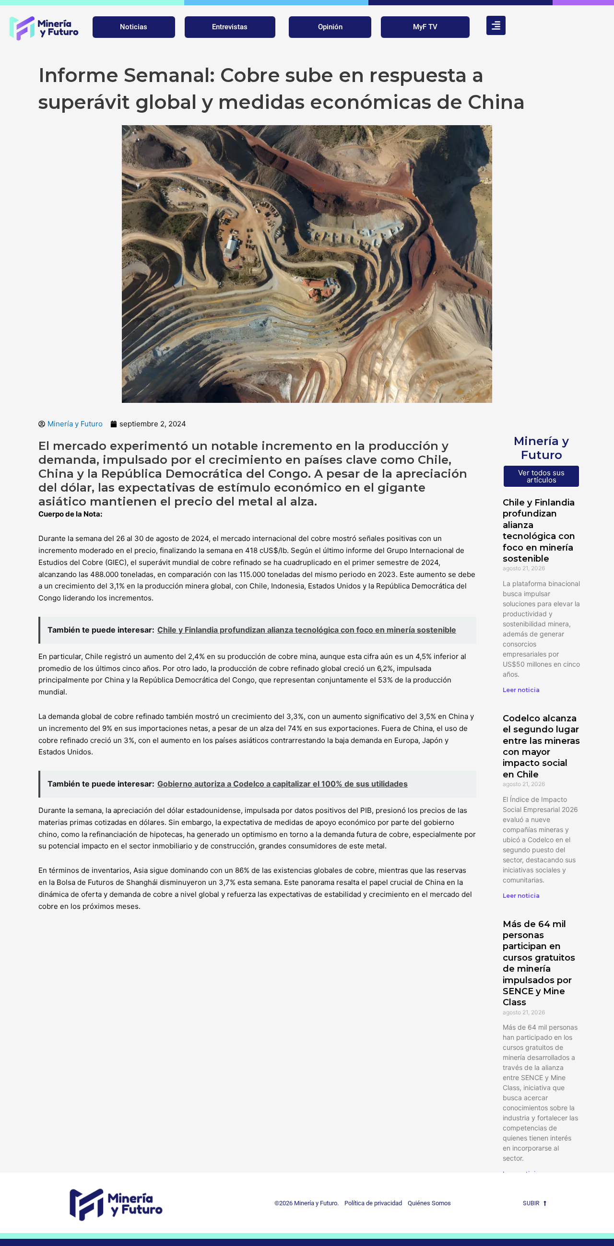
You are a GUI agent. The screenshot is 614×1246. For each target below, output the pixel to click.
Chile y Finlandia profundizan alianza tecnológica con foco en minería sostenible (539, 530)
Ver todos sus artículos (541, 476)
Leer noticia (521, 690)
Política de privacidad (371, 1203)
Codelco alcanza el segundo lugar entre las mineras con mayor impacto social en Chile (541, 746)
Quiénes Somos (429, 1203)
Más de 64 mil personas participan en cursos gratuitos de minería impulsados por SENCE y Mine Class (539, 963)
